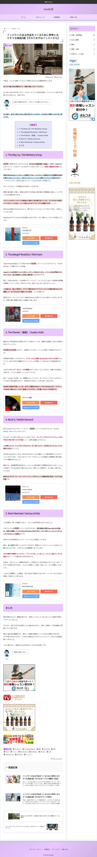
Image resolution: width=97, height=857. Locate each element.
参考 (54, 749)
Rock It (7, 752)
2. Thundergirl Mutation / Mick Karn (33, 132)
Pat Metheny (34, 752)
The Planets (47, 749)
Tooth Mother (27, 308)
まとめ (21, 145)
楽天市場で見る (49, 238)
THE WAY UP (26, 230)
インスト (14, 752)
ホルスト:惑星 (27, 397)
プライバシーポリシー (35, 849)
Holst (49, 752)
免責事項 (47, 849)
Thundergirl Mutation (29, 749)
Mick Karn (42, 752)
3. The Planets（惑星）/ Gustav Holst (34, 135)
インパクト (29, 754)
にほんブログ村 (74, 64)
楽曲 (39, 749)
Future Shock (27, 489)
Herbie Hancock (9, 754)
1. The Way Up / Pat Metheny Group (33, 128)
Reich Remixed (27, 586)
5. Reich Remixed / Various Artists (32, 142)
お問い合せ (64, 849)
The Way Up (18, 749)
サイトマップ (55, 849)
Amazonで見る (31, 238)
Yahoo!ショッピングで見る (31, 243)
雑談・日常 (8, 749)
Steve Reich (20, 754)
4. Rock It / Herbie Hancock (29, 138)
